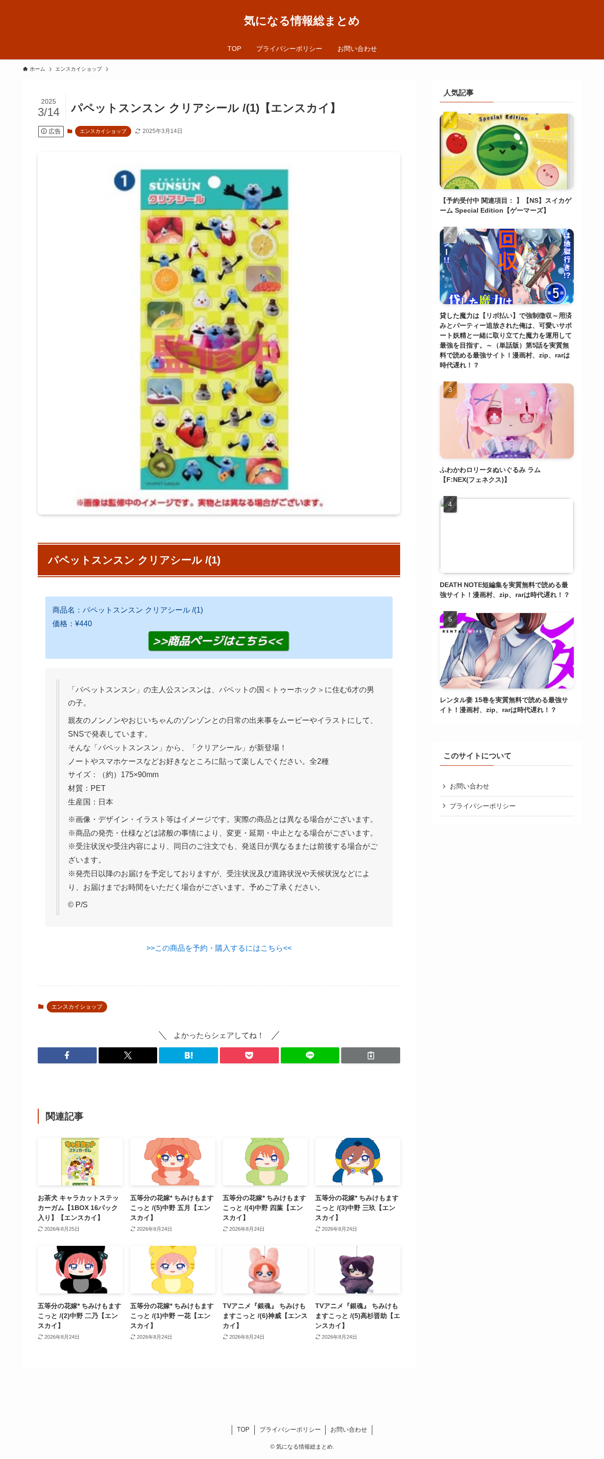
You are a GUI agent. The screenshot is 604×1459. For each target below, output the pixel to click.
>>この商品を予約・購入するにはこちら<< (219, 948)
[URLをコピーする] (370, 1055)
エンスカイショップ (103, 131)
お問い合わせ (469, 786)
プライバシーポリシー (483, 806)
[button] (67, 1055)
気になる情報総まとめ (302, 20)
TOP (243, 1429)
